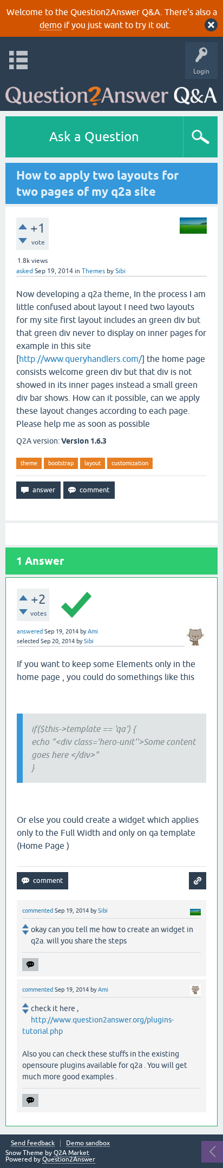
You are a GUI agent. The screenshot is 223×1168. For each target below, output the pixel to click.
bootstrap (61, 463)
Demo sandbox (88, 1143)
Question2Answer (68, 1159)
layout (92, 463)
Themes (93, 271)
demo (51, 25)
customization (130, 463)
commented (37, 910)
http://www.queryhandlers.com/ (80, 359)
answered (30, 631)
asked (24, 271)
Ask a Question (94, 136)
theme (29, 463)
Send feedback (33, 1143)
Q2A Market (71, 1153)
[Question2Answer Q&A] (111, 92)
